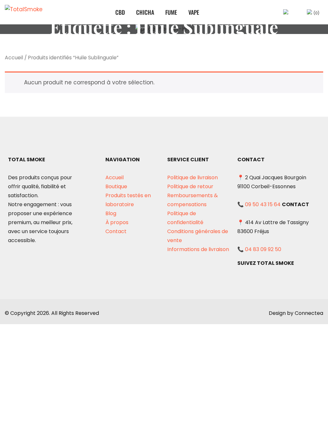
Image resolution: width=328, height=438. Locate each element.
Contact (116, 231)
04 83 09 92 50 (263, 249)
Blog (110, 213)
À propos (116, 222)
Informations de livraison (198, 249)
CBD (120, 12)
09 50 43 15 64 (263, 204)
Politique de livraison (192, 177)
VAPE (193, 12)
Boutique (116, 186)
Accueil (14, 57)
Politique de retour (190, 186)
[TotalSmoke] (26, 12)
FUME (171, 12)
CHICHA (145, 12)
